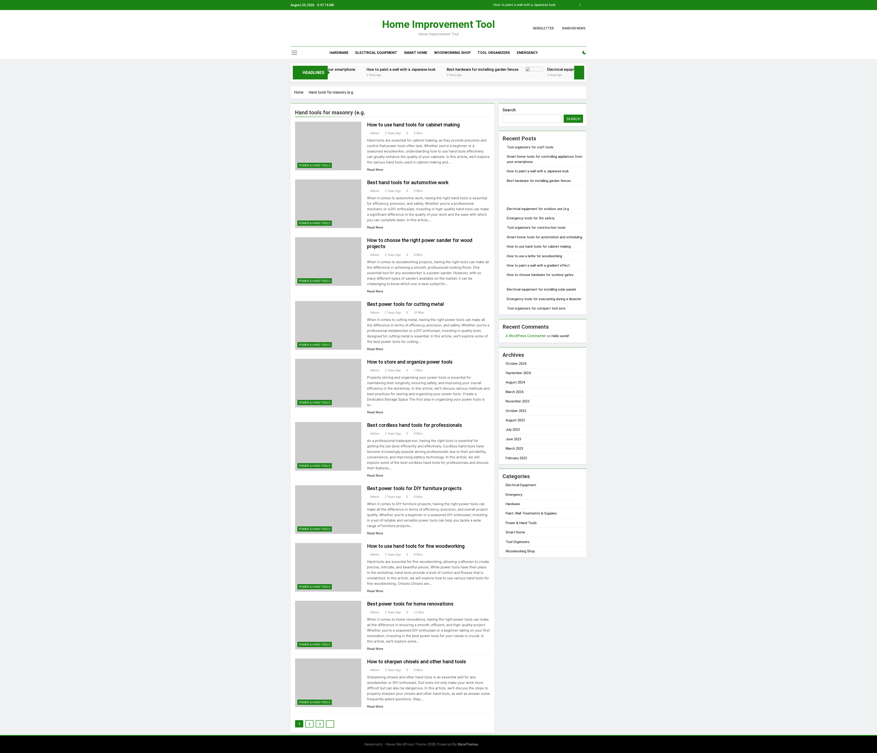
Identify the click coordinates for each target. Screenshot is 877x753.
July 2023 (513, 430)
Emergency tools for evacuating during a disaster (544, 299)
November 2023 (517, 401)
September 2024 (518, 373)
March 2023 (514, 448)
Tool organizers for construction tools (536, 228)
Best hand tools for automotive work (408, 182)
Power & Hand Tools (314, 165)
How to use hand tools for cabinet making (413, 125)
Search (509, 110)
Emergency (527, 53)
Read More (375, 169)
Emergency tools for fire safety (531, 218)
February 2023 (516, 458)
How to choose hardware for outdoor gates (540, 275)
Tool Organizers (494, 53)
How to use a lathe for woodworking (534, 256)
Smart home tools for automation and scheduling (544, 237)
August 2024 (515, 382)
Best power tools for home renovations (410, 604)
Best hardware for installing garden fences (449, 69)
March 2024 (514, 392)
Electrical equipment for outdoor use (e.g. (549, 69)
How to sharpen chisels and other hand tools (416, 661)
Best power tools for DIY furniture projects (414, 488)
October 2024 (516, 364)
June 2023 (513, 439)
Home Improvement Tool (438, 24)
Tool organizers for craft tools (530, 147)
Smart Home (415, 53)
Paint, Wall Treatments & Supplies (531, 513)
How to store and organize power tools (410, 362)
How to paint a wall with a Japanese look (524, 5)
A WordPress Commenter (526, 336)
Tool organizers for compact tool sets (536, 308)
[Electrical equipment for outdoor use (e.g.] (500, 75)
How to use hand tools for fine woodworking (416, 546)
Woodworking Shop (452, 53)
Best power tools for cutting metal (405, 304)
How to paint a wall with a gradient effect (538, 265)
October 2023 (516, 411)
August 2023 (515, 420)
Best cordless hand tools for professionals (414, 425)
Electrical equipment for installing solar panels (541, 289)
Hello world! (560, 336)
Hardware (339, 53)
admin (374, 133)
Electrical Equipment (376, 53)
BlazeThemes (468, 744)
